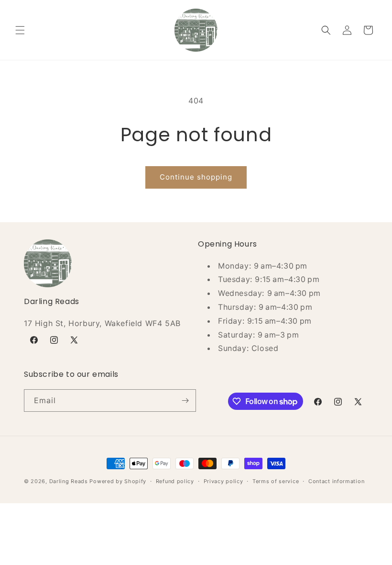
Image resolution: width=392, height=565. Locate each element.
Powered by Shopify (117, 481)
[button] (20, 30)
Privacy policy (223, 481)
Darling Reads (68, 481)
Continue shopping (196, 176)
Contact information (336, 481)
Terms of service (275, 481)
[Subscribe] (185, 400)
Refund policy (175, 481)
